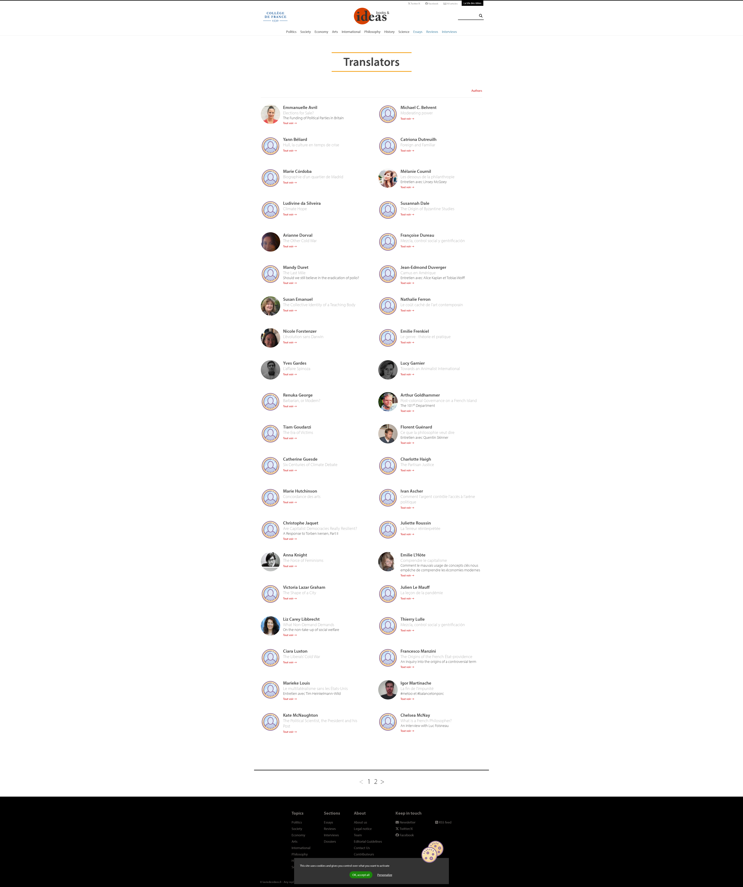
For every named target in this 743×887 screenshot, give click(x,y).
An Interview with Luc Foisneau (425, 725)
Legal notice (363, 828)
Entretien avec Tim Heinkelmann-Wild (312, 693)
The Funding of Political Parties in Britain (313, 117)
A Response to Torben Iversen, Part (310, 533)
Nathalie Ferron (416, 299)
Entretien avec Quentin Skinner (424, 437)
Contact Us (362, 848)
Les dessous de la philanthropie (428, 176)
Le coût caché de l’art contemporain (432, 304)
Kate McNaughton (300, 715)
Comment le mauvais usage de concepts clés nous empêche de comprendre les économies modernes (440, 567)
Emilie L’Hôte (413, 555)
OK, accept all (361, 875)
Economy (321, 31)
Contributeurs (364, 854)
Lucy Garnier (413, 363)
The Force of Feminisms (303, 560)
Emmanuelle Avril (300, 107)
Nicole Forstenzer (300, 331)
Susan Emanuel (298, 299)
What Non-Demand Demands (308, 624)
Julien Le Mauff (415, 587)
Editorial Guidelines (368, 841)
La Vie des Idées (472, 3)
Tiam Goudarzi (297, 427)
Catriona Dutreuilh (419, 139)
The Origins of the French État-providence (436, 656)
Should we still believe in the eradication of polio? (321, 277)
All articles (452, 3)
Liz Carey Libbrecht (301, 619)
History (389, 31)
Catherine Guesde (300, 459)
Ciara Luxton (295, 651)
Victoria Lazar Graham (304, 587)
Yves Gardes (294, 363)
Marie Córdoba (297, 171)
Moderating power (417, 113)
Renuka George (298, 395)
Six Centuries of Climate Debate (310, 464)
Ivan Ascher (412, 491)
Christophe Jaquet (300, 523)
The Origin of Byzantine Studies (427, 208)
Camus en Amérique (418, 272)
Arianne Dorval (297, 235)
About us (360, 822)
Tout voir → (290, 123)
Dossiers (330, 841)
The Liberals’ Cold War (301, 656)
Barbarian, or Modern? (301, 400)
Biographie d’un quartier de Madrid (313, 176)
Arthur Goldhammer (420, 395)
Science (403, 31)
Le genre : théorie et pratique (426, 336)
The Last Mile (294, 272)
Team (358, 835)
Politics (291, 31)
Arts (335, 31)
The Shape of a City (299, 592)
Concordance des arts (301, 496)
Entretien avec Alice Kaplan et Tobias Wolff (433, 277)
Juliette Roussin (416, 523)
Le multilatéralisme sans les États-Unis (315, 688)
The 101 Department (418, 405)
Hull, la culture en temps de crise (311, 144)
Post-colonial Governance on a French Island (439, 400)
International (351, 31)
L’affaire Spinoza (296, 368)
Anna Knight (295, 555)
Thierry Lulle (413, 619)
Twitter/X (415, 3)
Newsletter (407, 822)
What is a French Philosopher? (426, 720)
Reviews (432, 31)
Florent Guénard (416, 427)
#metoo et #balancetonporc (422, 693)
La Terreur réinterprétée (420, 528)
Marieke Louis (296, 683)
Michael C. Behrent (419, 107)
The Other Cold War (300, 240)
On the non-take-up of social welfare (311, 629)
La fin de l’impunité (417, 688)
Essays (417, 31)
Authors (476, 90)
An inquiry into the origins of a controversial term (438, 661)
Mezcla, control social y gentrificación (433, 240)
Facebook (433, 3)
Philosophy (372, 31)
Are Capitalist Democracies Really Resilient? (320, 528)
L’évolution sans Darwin (303, 336)
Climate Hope (295, 208)
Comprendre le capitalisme (424, 560)
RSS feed (444, 822)
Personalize (384, 875)
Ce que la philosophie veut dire (428, 432)
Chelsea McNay (415, 715)
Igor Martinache (416, 683)
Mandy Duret (295, 267)
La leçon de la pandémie (422, 592)
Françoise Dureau (417, 235)
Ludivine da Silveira (302, 203)
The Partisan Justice (417, 464)
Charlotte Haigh (416, 459)
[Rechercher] (481, 15)
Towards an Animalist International (430, 368)
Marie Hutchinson (300, 491)
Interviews (449, 31)
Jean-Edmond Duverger (423, 267)
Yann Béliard (295, 139)
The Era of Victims (298, 432)
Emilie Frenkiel (415, 331)
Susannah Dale (415, 203)
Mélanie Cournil (416, 171)
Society (305, 31)
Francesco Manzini (418, 651)
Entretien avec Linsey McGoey (424, 181)
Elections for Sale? (298, 113)
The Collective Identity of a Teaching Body (319, 304)
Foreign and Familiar (418, 144)
